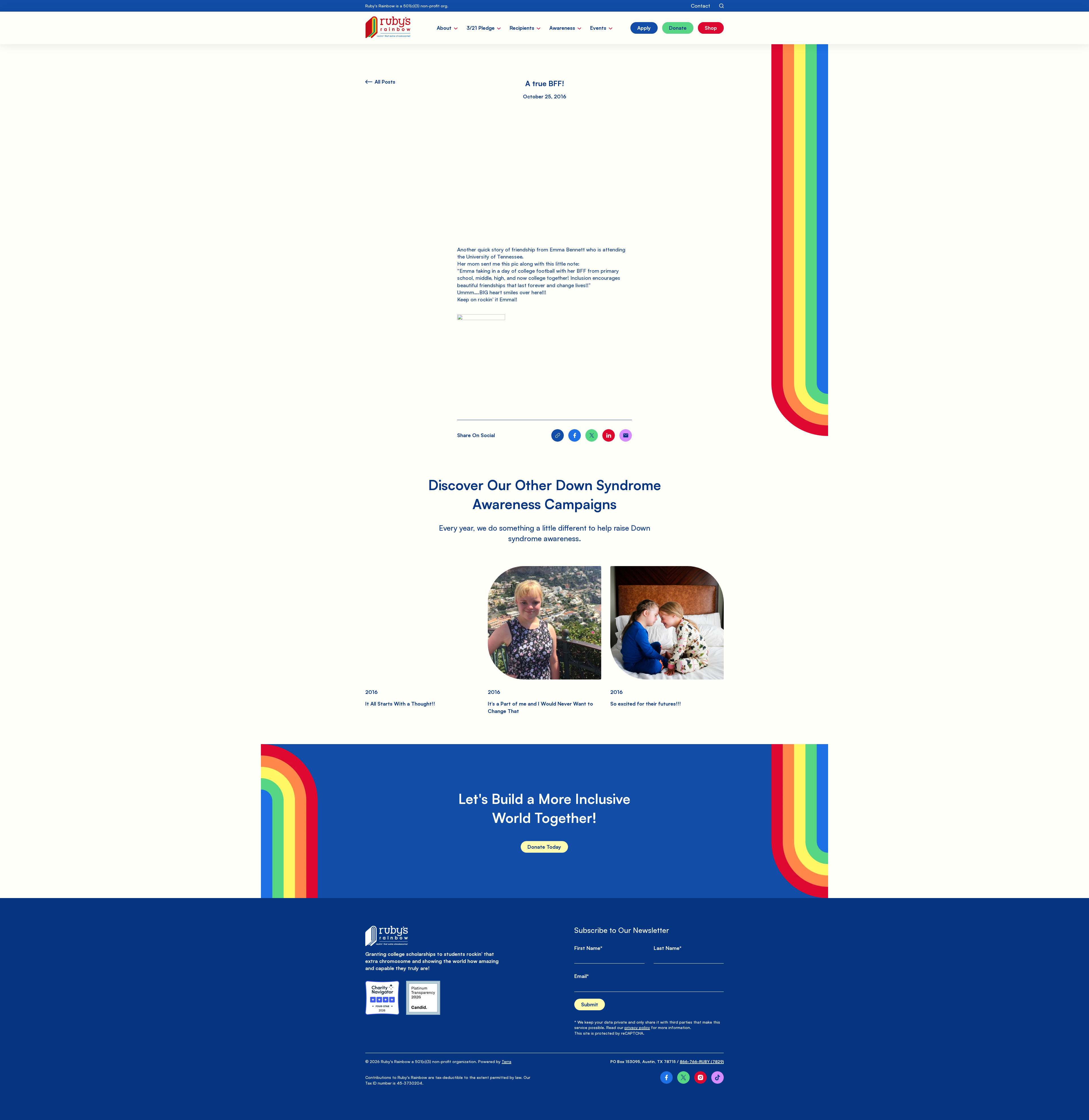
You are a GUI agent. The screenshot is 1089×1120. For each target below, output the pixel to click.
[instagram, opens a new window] (700, 1077)
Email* (581, 976)
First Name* (588, 948)
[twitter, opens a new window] (683, 1077)
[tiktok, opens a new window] (717, 1077)
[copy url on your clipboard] (557, 435)
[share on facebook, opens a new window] (574, 435)
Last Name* (667, 948)
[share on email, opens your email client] (625, 435)
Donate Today (544, 847)
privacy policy (637, 1027)
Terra (506, 1061)
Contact (700, 6)
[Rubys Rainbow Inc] (423, 998)
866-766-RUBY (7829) (702, 1061)
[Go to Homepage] (387, 28)
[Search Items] (721, 6)
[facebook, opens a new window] (666, 1077)
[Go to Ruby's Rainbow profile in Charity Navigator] (382, 998)
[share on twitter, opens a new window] (591, 435)
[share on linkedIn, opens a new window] (608, 435)
